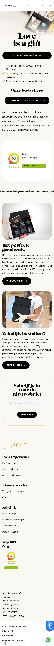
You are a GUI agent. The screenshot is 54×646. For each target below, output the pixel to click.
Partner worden (10, 531)
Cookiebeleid (8, 635)
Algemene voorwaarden (13, 640)
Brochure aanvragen (13, 519)
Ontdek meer (14, 365)
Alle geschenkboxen (25, 55)
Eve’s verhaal (9, 463)
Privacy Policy (8, 631)
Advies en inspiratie (12, 475)
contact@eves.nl (11, 604)
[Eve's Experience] (27, 5)
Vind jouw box (15, 281)
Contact (6, 497)
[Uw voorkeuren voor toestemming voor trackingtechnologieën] (5, 643)
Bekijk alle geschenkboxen (25, 100)
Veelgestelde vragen (13, 491)
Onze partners (10, 469)
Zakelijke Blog (9, 525)
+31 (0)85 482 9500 (12, 608)
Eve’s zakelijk (9, 513)
